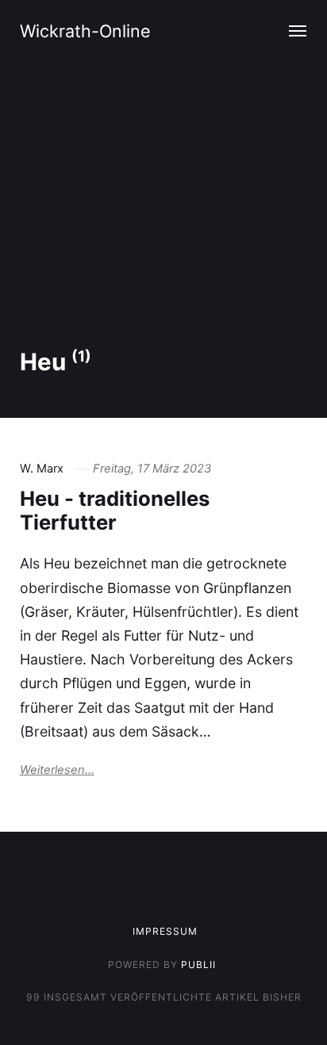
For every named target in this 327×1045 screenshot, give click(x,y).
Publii (198, 964)
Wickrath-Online (85, 31)
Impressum (165, 931)
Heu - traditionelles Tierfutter (115, 510)
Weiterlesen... (57, 770)
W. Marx (41, 468)
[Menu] (298, 31)
